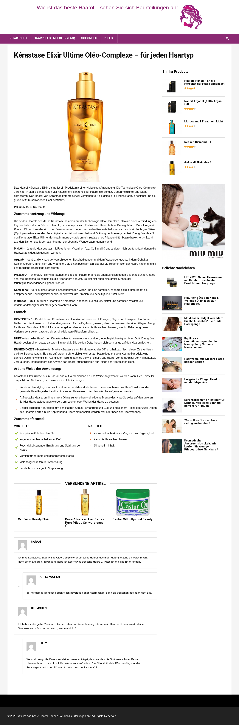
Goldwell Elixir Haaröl (198, 162)
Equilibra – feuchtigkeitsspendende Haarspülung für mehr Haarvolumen (200, 343)
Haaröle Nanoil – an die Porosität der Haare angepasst (204, 82)
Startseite (19, 38)
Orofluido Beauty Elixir (33, 519)
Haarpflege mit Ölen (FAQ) (54, 38)
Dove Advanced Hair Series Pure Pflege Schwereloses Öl (84, 523)
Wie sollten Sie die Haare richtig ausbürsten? (201, 421)
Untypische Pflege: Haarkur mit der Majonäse (202, 381)
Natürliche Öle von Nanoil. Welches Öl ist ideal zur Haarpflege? (201, 300)
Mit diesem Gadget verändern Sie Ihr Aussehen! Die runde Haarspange (203, 321)
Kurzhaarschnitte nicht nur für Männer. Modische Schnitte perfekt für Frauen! (204, 402)
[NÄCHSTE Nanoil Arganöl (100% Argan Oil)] (235, 353)
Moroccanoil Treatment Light (203, 121)
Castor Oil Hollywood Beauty (132, 519)
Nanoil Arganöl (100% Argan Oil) (203, 102)
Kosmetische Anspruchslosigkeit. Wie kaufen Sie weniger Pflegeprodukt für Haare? (201, 445)
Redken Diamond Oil (197, 142)
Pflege (109, 38)
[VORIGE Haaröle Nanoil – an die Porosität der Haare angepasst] (3, 353)
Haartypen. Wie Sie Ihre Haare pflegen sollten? (204, 360)
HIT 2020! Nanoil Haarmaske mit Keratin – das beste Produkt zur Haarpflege (203, 280)
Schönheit (89, 38)
